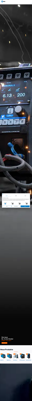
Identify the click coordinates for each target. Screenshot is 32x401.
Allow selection (16, 206)
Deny (6, 206)
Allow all (25, 206)
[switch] (12, 203)
